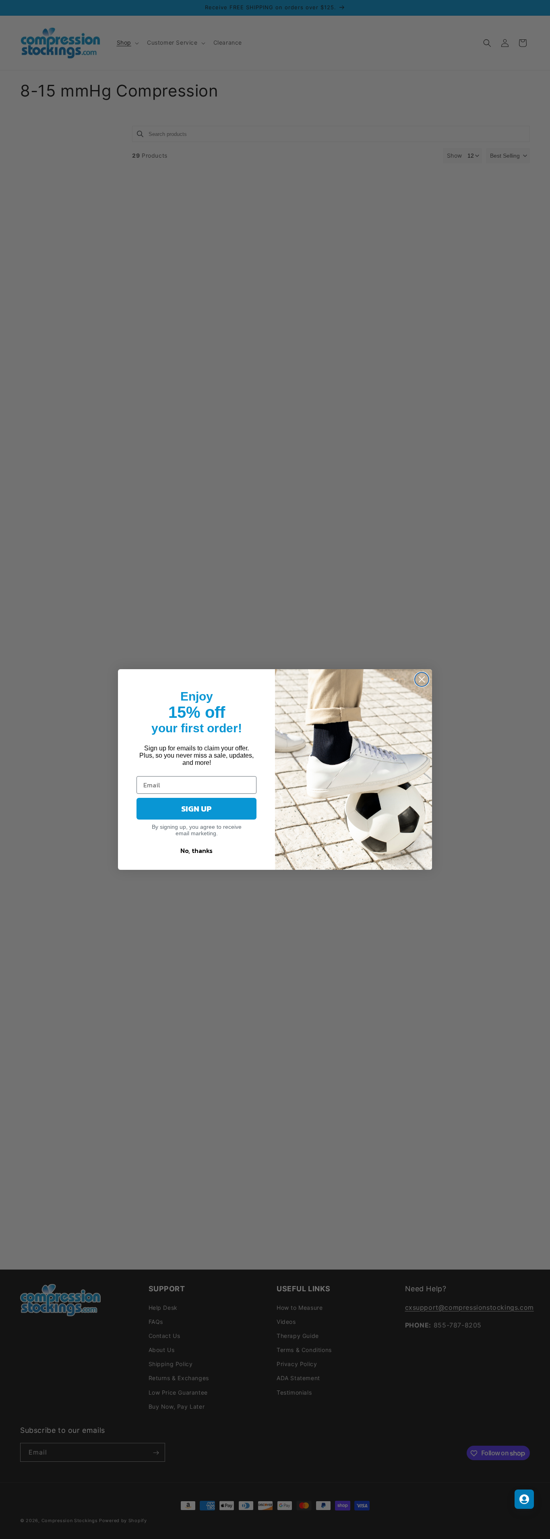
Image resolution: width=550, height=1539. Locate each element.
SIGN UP (196, 809)
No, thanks (196, 850)
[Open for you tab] (524, 1499)
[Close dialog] (422, 679)
